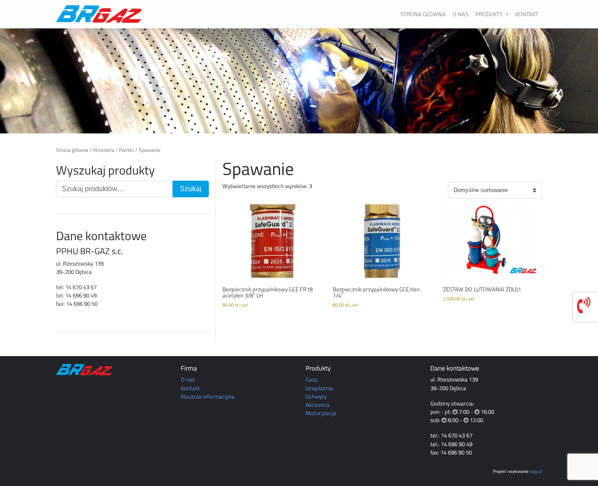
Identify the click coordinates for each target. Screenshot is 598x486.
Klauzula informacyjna (208, 396)
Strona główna (423, 14)
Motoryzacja (321, 413)
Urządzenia (319, 388)
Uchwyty (316, 396)
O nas (460, 14)
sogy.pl (535, 471)
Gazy (311, 379)
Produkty (489, 14)
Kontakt (526, 14)
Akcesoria (103, 150)
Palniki (126, 150)
